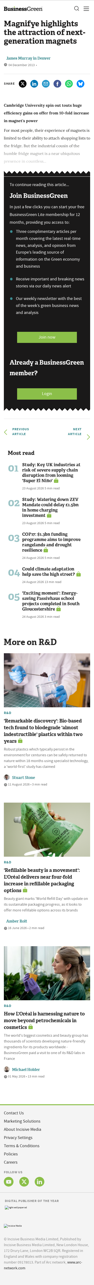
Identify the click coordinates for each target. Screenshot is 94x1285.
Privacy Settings (18, 1137)
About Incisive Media (22, 1129)
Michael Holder (26, 1069)
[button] (76, 8)
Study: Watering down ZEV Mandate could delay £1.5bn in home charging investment (50, 507)
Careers (11, 1162)
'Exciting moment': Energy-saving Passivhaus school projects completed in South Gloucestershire (51, 601)
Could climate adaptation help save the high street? (48, 571)
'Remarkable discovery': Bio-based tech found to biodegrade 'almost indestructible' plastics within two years (43, 731)
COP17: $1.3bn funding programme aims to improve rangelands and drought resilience (51, 542)
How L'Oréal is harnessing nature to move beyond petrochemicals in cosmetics (44, 1020)
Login (47, 393)
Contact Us (14, 1113)
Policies (11, 1154)
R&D (7, 712)
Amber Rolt (16, 921)
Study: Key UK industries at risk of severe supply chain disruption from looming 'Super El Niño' (51, 473)
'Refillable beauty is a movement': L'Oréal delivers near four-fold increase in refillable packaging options (42, 880)
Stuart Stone (23, 777)
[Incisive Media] (13, 1225)
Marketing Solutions (22, 1121)
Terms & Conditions (22, 1146)
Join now (47, 337)
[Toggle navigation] (85, 8)
